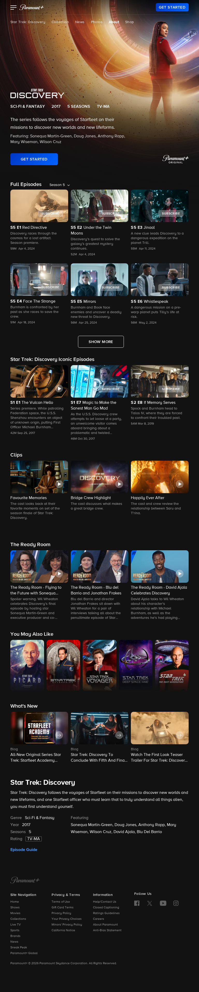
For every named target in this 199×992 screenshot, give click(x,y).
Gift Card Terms (63, 907)
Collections (18, 919)
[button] (13, 8)
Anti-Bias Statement (107, 930)
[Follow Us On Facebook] (136, 903)
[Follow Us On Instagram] (176, 903)
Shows (15, 907)
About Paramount (105, 924)
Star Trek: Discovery (27, 22)
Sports (14, 930)
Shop (129, 22)
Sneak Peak (18, 947)
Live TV (15, 924)
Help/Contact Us (104, 901)
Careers (98, 919)
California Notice (63, 930)
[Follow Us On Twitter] (149, 903)
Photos (97, 22)
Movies (15, 913)
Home (14, 901)
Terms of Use (61, 901)
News (80, 22)
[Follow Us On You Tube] (163, 903)
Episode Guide (23, 850)
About (114, 22)
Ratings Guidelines (106, 913)
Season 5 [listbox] (57, 185)
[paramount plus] (31, 7)
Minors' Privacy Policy (67, 924)
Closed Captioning (106, 907)
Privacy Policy (61, 913)
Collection (60, 22)
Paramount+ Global (24, 953)
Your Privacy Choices (67, 919)
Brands (15, 936)
